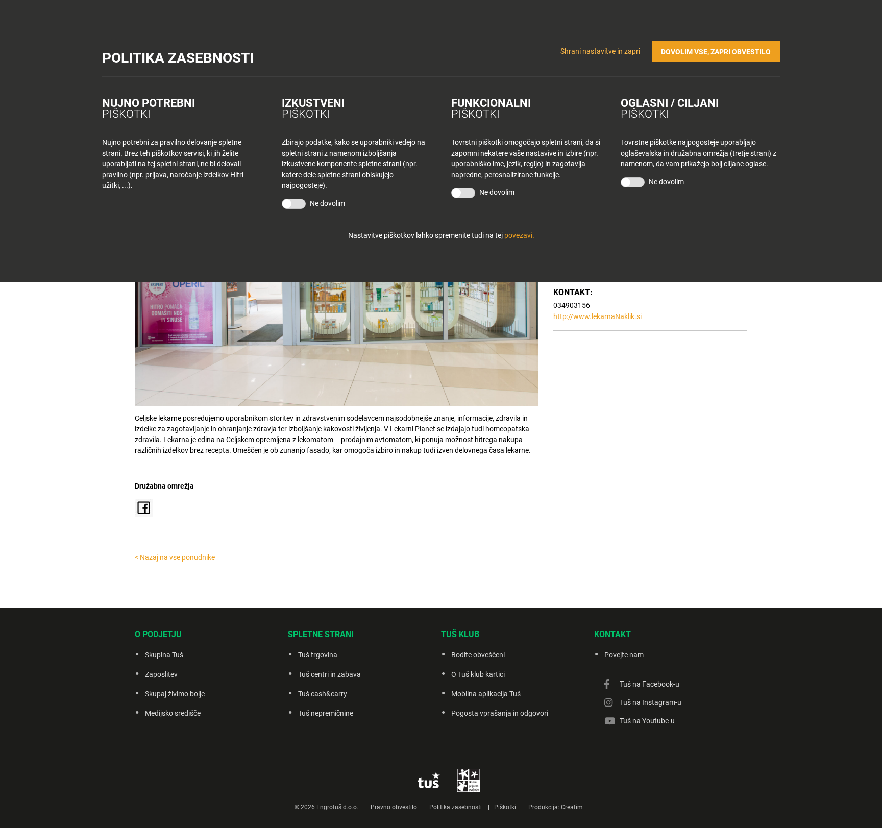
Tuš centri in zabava (329, 674)
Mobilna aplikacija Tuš (486, 694)
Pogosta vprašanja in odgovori (499, 713)
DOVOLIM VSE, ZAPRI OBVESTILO (716, 51)
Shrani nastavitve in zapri (600, 51)
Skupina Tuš (164, 655)
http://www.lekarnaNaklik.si (597, 316)
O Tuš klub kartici (478, 674)
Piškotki (505, 807)
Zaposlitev (161, 674)
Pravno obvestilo (394, 807)
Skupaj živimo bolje (175, 694)
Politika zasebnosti (455, 807)
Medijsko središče (173, 713)
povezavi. (519, 235)
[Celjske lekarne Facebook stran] (144, 507)
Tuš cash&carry (322, 694)
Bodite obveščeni (478, 655)
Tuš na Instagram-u (650, 702)
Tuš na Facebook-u (649, 684)
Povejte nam (624, 655)
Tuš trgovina (317, 655)
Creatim (572, 807)
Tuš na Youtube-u (647, 721)
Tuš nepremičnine (325, 713)
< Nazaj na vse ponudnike (175, 557)
